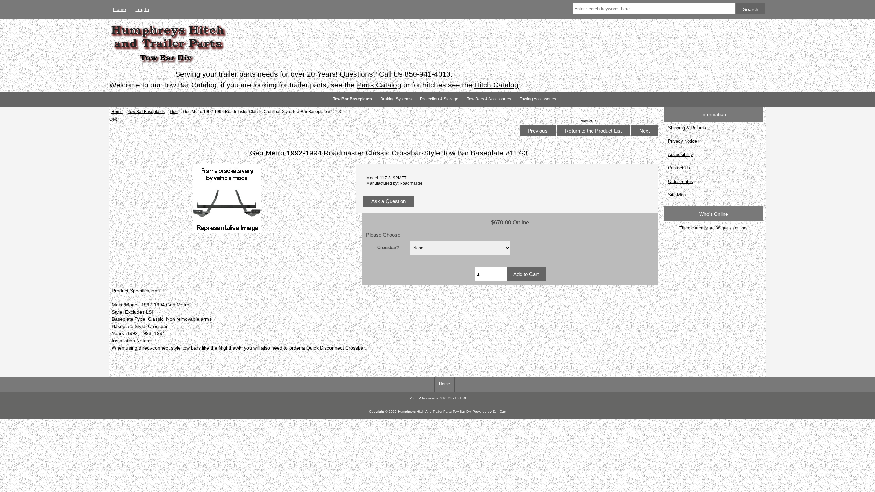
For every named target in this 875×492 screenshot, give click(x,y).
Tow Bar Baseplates (146, 111)
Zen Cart (499, 411)
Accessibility (680, 154)
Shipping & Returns (687, 128)
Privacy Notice (682, 141)
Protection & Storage (439, 99)
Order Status (680, 181)
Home (119, 9)
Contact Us (679, 167)
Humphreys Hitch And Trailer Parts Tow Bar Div (434, 411)
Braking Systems (396, 99)
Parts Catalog (379, 85)
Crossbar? (388, 247)
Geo (174, 111)
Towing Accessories (538, 99)
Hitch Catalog (496, 85)
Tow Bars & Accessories (489, 99)
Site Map (677, 194)
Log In (142, 9)
